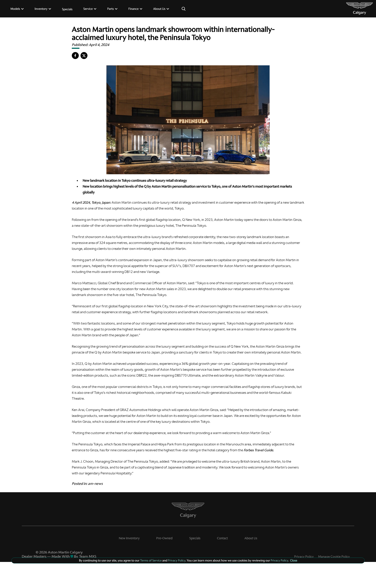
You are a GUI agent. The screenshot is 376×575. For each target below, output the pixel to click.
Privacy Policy (304, 556)
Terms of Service (150, 560)
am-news (95, 483)
